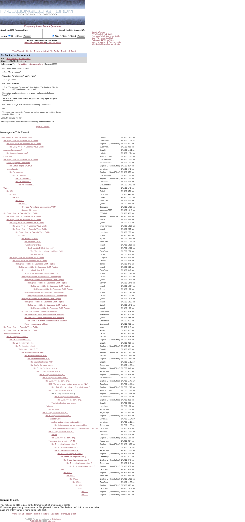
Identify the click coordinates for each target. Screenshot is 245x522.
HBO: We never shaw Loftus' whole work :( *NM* (68, 384)
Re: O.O (85, 492)
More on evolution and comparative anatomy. (40, 311)
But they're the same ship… (41, 365)
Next (74, 51)
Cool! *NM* (8, 156)
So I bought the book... (13, 333)
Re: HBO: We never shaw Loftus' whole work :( (71, 387)
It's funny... (50, 406)
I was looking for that (32, 245)
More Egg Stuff (107, 38)
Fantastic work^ (54, 419)
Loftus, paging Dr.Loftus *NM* (18, 163)
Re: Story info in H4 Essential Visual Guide (21, 140)
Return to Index (41, 51)
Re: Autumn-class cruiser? (17, 153)
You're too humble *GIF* (28, 349)
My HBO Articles (43, 127)
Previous (65, 51)
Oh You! (21, 235)
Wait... (6, 188)
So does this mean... (30, 210)
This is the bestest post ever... (64, 403)
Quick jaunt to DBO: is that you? (41, 248)
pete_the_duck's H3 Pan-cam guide (106, 42)
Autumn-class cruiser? (13, 150)
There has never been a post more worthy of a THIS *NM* (75, 428)
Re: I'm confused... (17, 172)
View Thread (18, 51)
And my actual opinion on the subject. (67, 422)
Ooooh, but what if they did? (33, 270)
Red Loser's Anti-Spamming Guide (106, 36)
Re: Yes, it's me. (37, 254)
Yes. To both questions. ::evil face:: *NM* (46, 251)
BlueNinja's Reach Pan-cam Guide (106, 44)
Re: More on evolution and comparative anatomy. (44, 314)
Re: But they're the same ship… (30, 64)
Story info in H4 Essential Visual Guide (16, 137)
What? (54, 435)
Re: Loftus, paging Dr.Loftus (21, 166)
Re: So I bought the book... (17, 337)
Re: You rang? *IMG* (30, 239)
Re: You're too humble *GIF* (33, 352)
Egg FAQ (95, 38)
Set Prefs (54, 51)
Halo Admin (56, 519)
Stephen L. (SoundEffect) (18, 58)
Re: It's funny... (54, 409)
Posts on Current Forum (35, 43)
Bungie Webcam (98, 32)
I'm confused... (12, 169)
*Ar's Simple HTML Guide (102, 34)
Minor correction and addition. (36, 324)
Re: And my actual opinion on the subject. (71, 425)
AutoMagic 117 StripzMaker (103, 40)
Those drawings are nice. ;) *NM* (61, 441)
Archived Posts (54, 43)
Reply (29, 51)
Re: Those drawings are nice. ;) (64, 444)
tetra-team (52, 521)
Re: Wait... (10, 191)
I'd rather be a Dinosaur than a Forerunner (41, 273)
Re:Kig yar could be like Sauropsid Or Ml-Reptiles (35, 264)
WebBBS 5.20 (35, 521)
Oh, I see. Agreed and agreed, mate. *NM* (39, 207)
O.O (80, 488)
